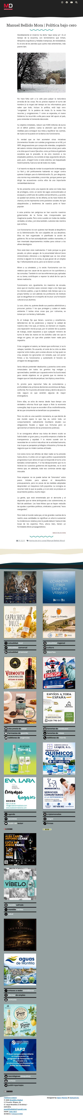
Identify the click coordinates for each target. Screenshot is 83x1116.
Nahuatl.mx (74, 1098)
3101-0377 (13, 1112)
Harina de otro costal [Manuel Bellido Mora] (47, 540)
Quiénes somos (10, 1098)
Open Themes (62, 1098)
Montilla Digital (16, 1100)
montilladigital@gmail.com (15, 1109)
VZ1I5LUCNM (17, 1114)
